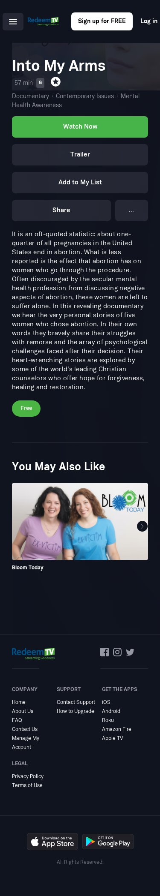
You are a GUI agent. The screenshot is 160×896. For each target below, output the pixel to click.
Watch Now (80, 127)
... (131, 210)
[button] (142, 526)
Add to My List (80, 182)
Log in (148, 21)
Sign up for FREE (102, 21)
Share (61, 210)
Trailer (80, 154)
